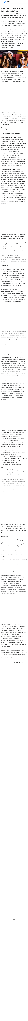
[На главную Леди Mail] (8, 2)
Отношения (13, 5)
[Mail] (5, 2)
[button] (14, 59)
